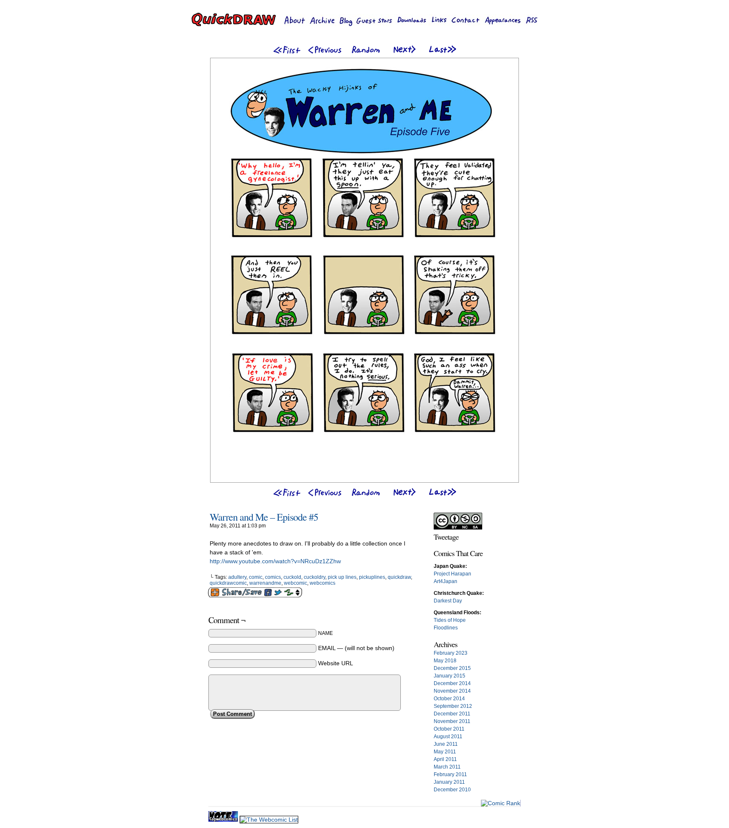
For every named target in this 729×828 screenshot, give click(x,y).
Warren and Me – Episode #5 (264, 517)
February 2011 (450, 774)
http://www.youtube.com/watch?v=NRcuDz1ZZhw (275, 561)
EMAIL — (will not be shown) (356, 648)
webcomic (295, 583)
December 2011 (452, 714)
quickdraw (399, 577)
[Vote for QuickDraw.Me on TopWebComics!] (224, 819)
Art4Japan (445, 581)
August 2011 (448, 736)
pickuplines (372, 577)
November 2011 (452, 721)
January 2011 (449, 782)
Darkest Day (448, 601)
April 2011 (445, 759)
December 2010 (452, 790)
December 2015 (452, 668)
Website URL (335, 663)
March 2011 (447, 767)
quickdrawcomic (228, 583)
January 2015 (449, 676)
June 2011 (446, 744)
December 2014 (452, 683)
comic (255, 577)
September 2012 (453, 706)
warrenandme (265, 583)
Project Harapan (452, 574)
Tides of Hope (450, 620)
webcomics (322, 583)
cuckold (292, 577)
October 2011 (449, 729)
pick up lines (342, 577)
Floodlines (446, 628)
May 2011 (445, 752)
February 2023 (450, 653)
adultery (237, 577)
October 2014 (449, 699)
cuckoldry (314, 577)
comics (273, 577)
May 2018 (445, 661)
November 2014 (452, 691)
